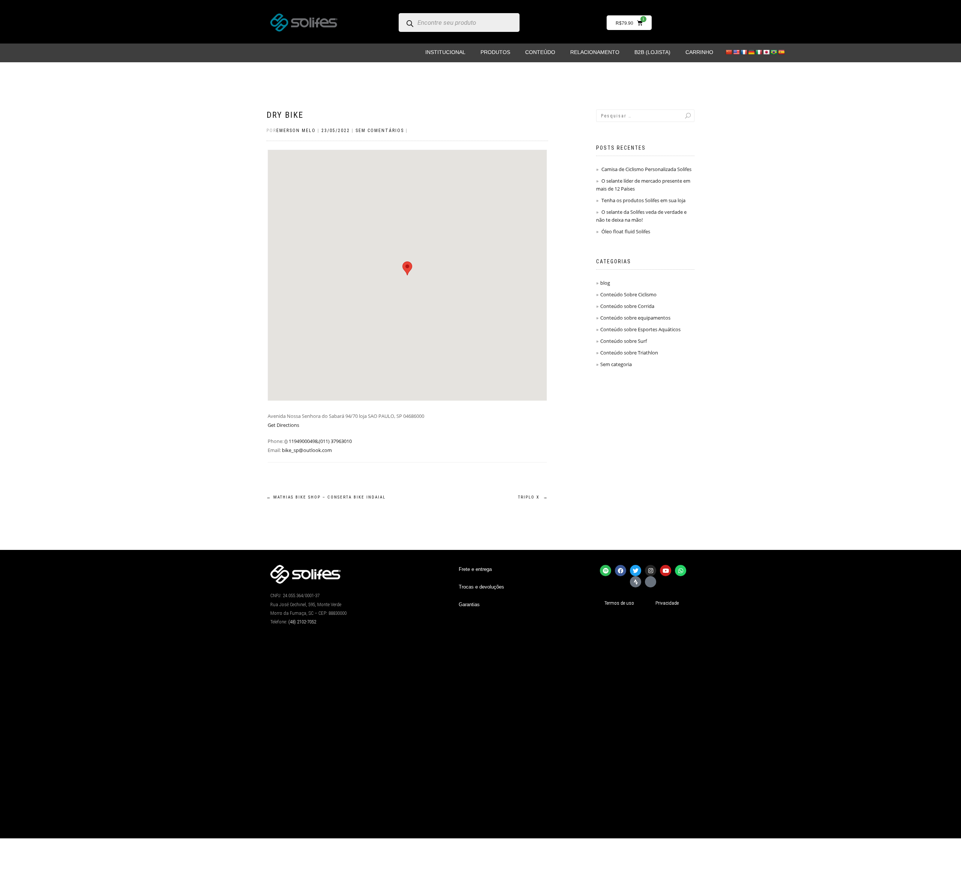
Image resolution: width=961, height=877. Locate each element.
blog (605, 282)
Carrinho (699, 52)
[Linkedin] (650, 581)
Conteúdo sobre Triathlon (629, 352)
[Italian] (758, 52)
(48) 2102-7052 (302, 622)
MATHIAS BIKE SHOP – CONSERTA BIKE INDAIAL (326, 497)
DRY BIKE (285, 115)
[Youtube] (665, 570)
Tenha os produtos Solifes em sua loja (643, 200)
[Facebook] (620, 570)
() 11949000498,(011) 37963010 (318, 441)
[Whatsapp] (680, 570)
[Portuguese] (773, 52)
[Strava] (635, 581)
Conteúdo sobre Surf (623, 341)
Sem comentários (379, 130)
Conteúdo (540, 52)
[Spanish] (781, 52)
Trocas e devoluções (481, 587)
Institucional (445, 52)
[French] (743, 52)
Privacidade (667, 603)
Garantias (469, 604)
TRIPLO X (533, 497)
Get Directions (283, 425)
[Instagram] (650, 570)
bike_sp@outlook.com (307, 450)
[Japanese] (766, 52)
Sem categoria (616, 364)
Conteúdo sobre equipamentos (635, 317)
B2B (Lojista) (652, 52)
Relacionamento (594, 52)
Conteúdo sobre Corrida (627, 306)
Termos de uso (619, 603)
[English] (736, 52)
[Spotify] (605, 570)
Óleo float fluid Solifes (625, 231)
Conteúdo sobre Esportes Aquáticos (640, 329)
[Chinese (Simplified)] (728, 52)
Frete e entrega (475, 569)
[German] (751, 52)
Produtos (495, 52)
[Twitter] (635, 570)
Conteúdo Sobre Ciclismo (628, 294)
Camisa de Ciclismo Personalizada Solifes (646, 169)
